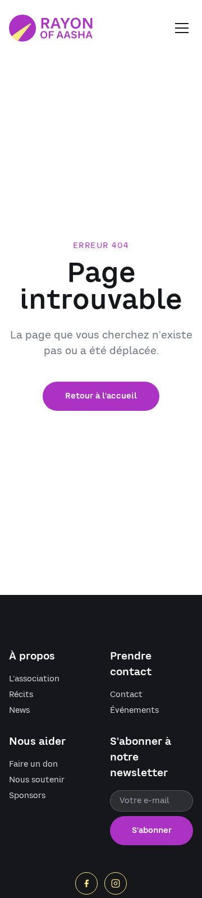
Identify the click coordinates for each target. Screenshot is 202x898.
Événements (134, 710)
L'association (34, 679)
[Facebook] (86, 883)
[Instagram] (115, 883)
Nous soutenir (37, 780)
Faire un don (33, 764)
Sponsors (27, 796)
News (19, 710)
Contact (126, 695)
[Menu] (182, 28)
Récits (21, 695)
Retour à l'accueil (101, 396)
